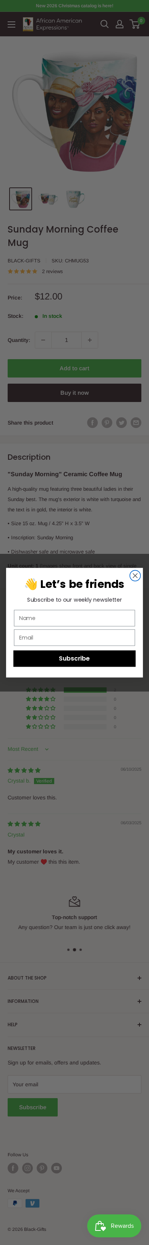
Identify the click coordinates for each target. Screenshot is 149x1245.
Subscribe (74, 658)
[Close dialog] (135, 575)
